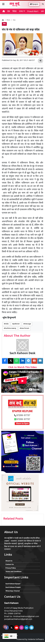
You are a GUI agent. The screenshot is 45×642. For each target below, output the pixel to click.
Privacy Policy (11, 568)
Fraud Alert (32, 11)
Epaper (35, 4)
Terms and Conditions (14, 571)
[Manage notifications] (5, 627)
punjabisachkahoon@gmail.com (18, 619)
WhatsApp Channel (13, 591)
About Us (9, 561)
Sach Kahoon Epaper (13, 584)
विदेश (14, 11)
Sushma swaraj (10, 328)
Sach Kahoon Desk (22, 353)
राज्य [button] (21, 11)
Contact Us (10, 564)
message (27, 324)
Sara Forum (25, 328)
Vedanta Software (36, 639)
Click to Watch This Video (22, 367)
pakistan (16, 324)
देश (8, 11)
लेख (14, 20)
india (6, 324)
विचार (8, 20)
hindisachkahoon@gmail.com (26, 616)
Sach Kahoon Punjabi (13, 587)
